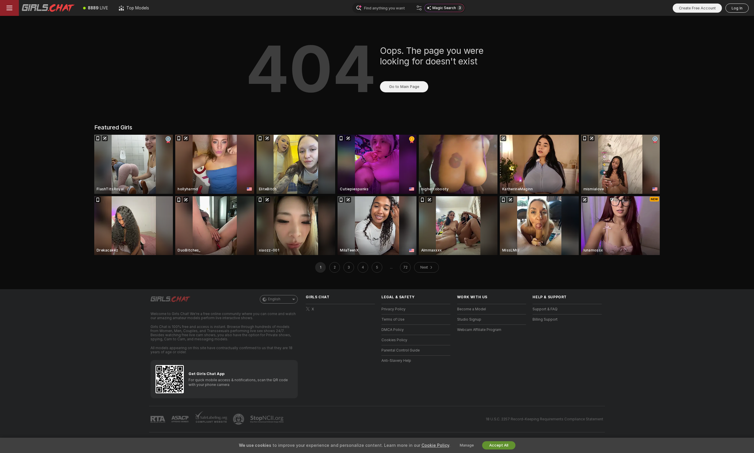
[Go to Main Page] (48, 8)
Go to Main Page (404, 86)
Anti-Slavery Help (396, 361)
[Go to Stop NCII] (267, 419)
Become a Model (471, 309)
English (274, 299)
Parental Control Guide (400, 350)
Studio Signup (469, 319)
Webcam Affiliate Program (479, 330)
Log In (737, 8)
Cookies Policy (394, 340)
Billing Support (545, 319)
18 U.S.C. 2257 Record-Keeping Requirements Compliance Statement (544, 419)
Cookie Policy (435, 445)
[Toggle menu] (9, 8)
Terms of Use (392, 319)
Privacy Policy (393, 309)
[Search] (419, 8)
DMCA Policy (392, 330)
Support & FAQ (545, 309)
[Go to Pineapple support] (239, 419)
